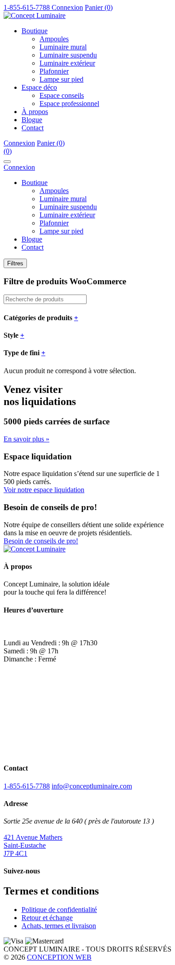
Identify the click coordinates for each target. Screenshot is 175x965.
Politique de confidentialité (59, 909)
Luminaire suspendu (68, 55)
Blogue (32, 119)
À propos (35, 111)
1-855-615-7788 (27, 786)
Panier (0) (99, 7)
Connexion (67, 7)
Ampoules (54, 39)
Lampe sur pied (61, 79)
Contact (33, 128)
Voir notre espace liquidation (44, 490)
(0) (8, 151)
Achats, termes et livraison (59, 926)
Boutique (35, 31)
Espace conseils (61, 95)
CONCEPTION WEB (59, 957)
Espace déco (39, 87)
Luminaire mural (63, 47)
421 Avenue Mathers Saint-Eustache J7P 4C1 (33, 845)
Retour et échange (47, 917)
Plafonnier (54, 71)
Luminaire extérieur (67, 63)
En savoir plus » (26, 439)
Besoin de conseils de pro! (41, 541)
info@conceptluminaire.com (92, 786)
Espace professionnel (69, 103)
